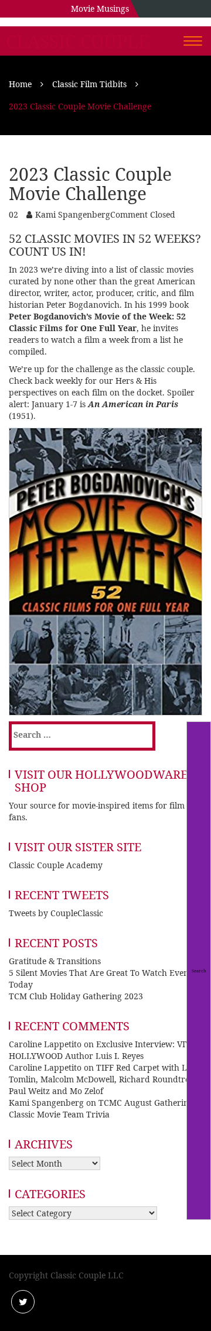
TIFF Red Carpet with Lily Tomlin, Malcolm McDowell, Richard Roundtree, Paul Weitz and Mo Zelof (102, 1079)
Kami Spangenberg (72, 214)
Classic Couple (77, 41)
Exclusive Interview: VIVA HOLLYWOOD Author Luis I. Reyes (102, 1049)
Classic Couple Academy (56, 865)
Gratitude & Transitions (55, 961)
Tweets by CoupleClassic (56, 913)
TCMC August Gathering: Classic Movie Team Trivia (102, 1108)
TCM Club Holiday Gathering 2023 (76, 996)
